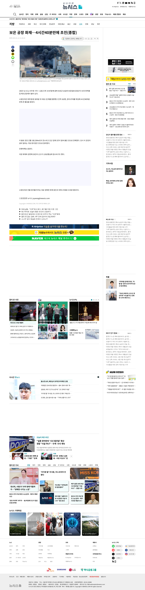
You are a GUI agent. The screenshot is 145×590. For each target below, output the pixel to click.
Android (95, 557)
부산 (35, 24)
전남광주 (52, 24)
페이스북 (131, 550)
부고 (45, 561)
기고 (48, 550)
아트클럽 (40, 550)
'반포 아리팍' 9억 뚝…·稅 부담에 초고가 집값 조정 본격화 (23, 501)
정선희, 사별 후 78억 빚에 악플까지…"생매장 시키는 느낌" (22, 488)
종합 (28, 465)
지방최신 (22, 24)
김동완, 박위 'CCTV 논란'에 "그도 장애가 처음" (55, 389)
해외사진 (76, 546)
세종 (29, 24)
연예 (86, 14)
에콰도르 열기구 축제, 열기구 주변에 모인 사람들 (23, 326)
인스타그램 (131, 554)
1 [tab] (91, 299)
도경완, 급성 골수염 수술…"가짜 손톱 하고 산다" (56, 397)
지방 (70, 14)
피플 (107, 277)
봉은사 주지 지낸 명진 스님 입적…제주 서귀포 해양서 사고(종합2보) (77, 498)
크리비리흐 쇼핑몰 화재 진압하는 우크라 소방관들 (23, 337)
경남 (92, 24)
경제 (36, 14)
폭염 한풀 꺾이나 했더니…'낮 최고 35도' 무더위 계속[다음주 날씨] (31, 19)
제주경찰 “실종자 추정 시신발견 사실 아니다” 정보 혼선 (61, 498)
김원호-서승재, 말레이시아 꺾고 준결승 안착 (23, 330)
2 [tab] (93, 299)
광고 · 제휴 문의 (20, 577)
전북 (86, 24)
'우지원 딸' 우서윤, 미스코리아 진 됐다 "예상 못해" (56, 393)
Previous (10, 456)
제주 (98, 24)
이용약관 (68, 577)
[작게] (94, 38)
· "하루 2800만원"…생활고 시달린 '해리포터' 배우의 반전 (121, 386)
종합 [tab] (134, 84)
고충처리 (54, 577)
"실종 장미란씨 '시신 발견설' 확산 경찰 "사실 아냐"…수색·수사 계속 (51, 442)
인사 (39, 561)
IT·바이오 (53, 14)
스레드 (118, 558)
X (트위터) (118, 554)
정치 (27, 14)
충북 (80, 24)
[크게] (97, 38)
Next (71, 456)
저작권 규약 (47, 577)
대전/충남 (61, 24)
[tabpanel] (84, 314)
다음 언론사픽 (131, 546)
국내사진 (68, 546)
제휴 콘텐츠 (117, 14)
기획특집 (49, 554)
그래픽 (67, 550)
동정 (51, 561)
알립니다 (103, 577)
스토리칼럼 (50, 546)
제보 (124, 14)
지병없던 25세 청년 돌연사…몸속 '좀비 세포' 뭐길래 (56, 385)
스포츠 (81, 14)
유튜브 (118, 550)
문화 (75, 14)
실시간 (21, 14)
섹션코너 (40, 558)
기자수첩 (109, 163)
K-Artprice (115, 7)
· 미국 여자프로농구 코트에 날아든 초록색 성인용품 (121, 393)
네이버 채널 (118, 546)
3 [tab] (96, 299)
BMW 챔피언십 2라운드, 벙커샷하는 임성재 (22, 334)
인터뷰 (40, 554)
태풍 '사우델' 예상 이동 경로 (76, 334)
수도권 (65, 14)
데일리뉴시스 (50, 558)
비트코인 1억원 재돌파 (16, 323)
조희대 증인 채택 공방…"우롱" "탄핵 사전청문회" (31, 458)
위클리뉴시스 (132, 7)
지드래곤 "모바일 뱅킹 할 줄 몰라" (61, 486)
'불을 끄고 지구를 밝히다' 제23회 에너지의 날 (83, 323)
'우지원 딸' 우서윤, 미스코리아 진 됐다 (53, 473)
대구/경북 (43, 24)
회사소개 (11, 577)
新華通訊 (95, 550)
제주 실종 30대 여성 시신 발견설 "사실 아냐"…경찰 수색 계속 (77, 486)
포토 (101, 14)
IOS (94, 561)
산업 (46, 14)
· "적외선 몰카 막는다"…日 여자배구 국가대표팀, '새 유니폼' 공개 (121, 383)
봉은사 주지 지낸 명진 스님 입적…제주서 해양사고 (23, 495)
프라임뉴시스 (123, 7)
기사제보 (61, 577)
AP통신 (94, 546)
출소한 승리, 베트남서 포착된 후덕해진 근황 (54, 381)
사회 (59, 14)
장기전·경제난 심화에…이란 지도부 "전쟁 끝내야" (60, 458)
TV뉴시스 (108, 14)
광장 (96, 14)
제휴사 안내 (30, 577)
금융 (41, 14)
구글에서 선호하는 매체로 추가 (73, 39)
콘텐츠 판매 (39, 577)
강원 (74, 24)
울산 (68, 24)
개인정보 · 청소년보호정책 (80, 577)
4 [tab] (98, 299)
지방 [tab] (129, 84)
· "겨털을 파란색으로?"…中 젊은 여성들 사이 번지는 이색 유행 (121, 389)
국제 (31, 14)
